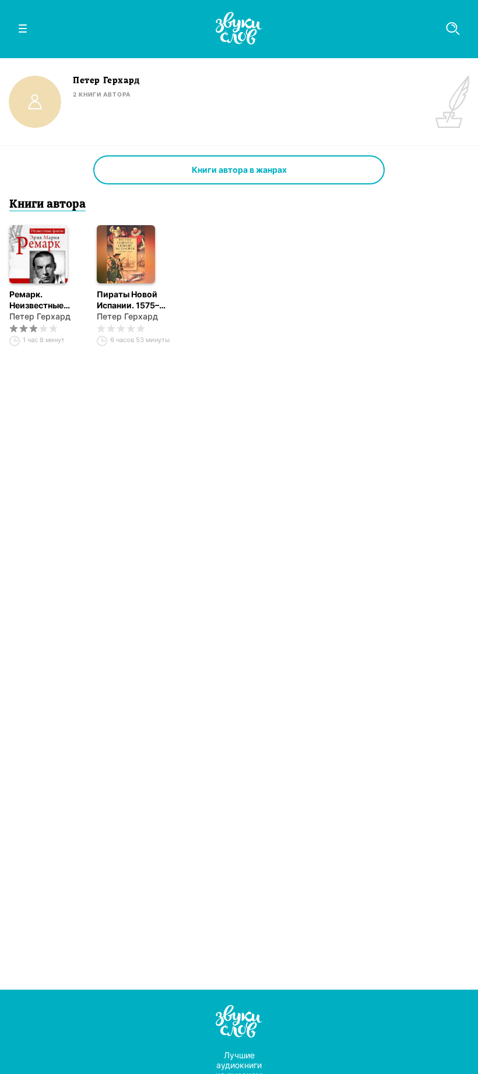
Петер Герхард (40, 316)
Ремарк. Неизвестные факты (36, 300)
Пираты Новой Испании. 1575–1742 (128, 300)
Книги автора (47, 205)
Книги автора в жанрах (239, 170)
